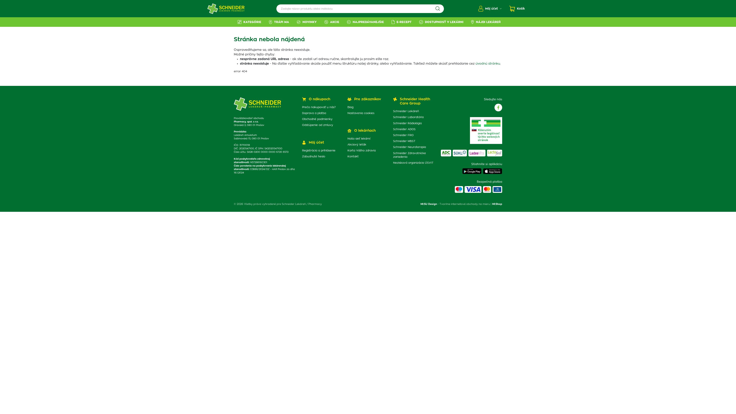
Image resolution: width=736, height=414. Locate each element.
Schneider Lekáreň (406, 111)
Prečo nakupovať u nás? (319, 107)
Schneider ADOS (404, 129)
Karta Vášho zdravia (361, 150)
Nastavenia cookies (360, 113)
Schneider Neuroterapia (409, 147)
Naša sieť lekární (358, 138)
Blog (350, 107)
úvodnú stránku (488, 63)
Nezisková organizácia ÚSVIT (413, 163)
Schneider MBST (404, 141)
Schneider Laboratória (408, 117)
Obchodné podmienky (317, 119)
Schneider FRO (403, 135)
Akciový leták (356, 144)
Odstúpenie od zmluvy (317, 125)
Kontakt (353, 156)
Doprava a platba (314, 113)
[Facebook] (498, 107)
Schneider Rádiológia (407, 123)
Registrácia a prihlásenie (318, 150)
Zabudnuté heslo (313, 156)
